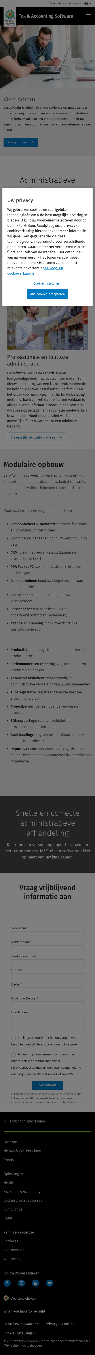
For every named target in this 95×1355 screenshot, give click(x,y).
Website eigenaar (17, 1259)
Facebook (7, 1283)
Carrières (11, 1241)
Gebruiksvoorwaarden (21, 1324)
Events (9, 1160)
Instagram (21, 1283)
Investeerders (14, 1250)
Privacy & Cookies (60, 1324)
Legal (8, 1218)
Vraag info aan (21, 142)
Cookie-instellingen (47, 283)
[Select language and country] (86, 3)
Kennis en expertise (19, 1232)
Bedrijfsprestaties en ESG (23, 1200)
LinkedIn (35, 1283)
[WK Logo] (20, 1298)
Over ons (10, 1142)
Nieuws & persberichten (22, 1151)
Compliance (13, 1209)
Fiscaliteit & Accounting (22, 1191)
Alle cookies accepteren (47, 294)
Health (9, 1183)
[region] (47, 247)
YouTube (49, 1283)
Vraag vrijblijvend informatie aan (34, 437)
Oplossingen (26, 1121)
